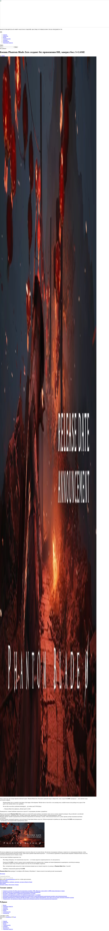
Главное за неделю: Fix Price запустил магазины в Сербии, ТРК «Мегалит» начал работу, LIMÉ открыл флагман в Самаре (34, 890)
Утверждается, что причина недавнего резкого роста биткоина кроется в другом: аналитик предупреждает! (30, 898)
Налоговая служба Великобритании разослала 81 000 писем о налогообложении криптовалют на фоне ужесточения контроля (35, 896)
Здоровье (5, 40)
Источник (2, 873)
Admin (3, 55)
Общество (5, 36)
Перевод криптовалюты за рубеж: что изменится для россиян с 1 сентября (21, 894)
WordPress (8, 917)
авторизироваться (10, 879)
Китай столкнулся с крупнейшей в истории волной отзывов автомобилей (21, 892)
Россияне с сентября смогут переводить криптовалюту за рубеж (19, 893)
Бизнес (4, 37)
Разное (4, 910)
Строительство (7, 38)
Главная (5, 34)
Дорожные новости (8, 42)
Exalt (14, 917)
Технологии (6, 41)
